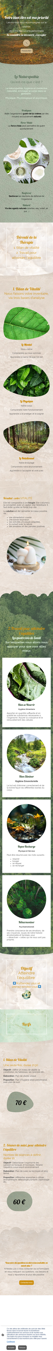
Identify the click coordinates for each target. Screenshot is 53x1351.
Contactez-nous (26, 1283)
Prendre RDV (26, 51)
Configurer (11, 1342)
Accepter (11, 1348)
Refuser (22, 1348)
